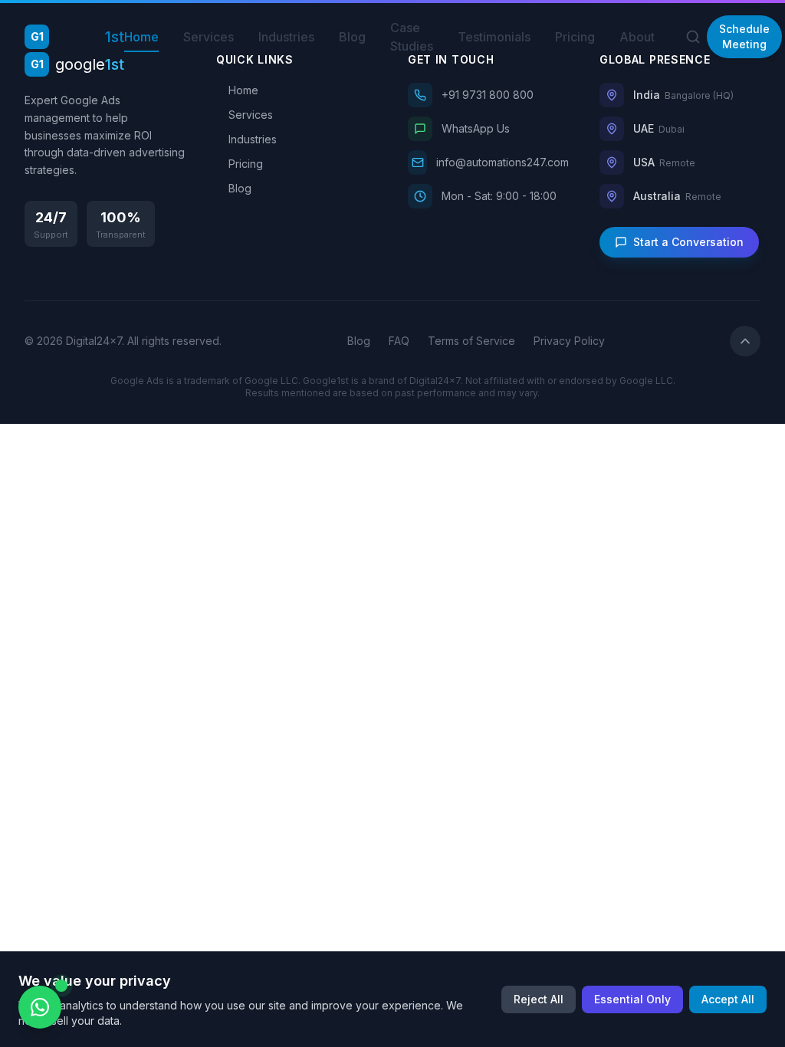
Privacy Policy (569, 340)
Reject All (538, 999)
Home (141, 36)
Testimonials (494, 36)
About (637, 36)
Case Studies (411, 37)
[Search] (693, 37)
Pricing (575, 36)
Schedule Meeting (744, 36)
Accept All (727, 999)
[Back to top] (745, 341)
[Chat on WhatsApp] (39, 1007)
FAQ (399, 340)
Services (208, 36)
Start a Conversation (688, 241)
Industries (286, 36)
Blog (352, 36)
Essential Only (632, 999)
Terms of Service (471, 340)
